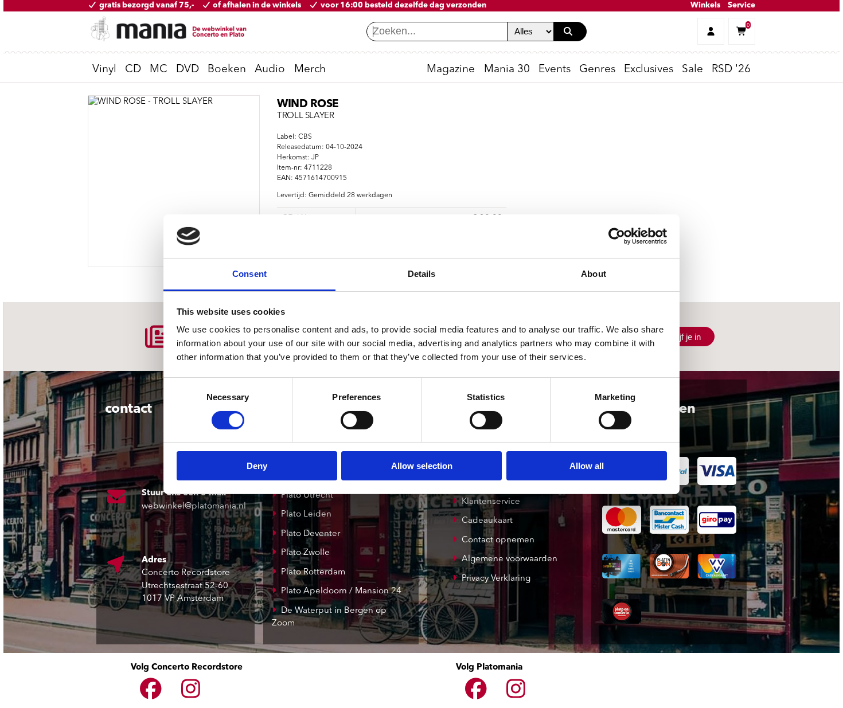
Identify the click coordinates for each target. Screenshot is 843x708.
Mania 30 (507, 69)
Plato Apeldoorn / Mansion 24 (341, 591)
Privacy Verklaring (496, 578)
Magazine (451, 69)
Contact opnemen (498, 540)
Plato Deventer (310, 534)
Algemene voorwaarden (509, 559)
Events (554, 69)
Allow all (586, 466)
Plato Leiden (306, 514)
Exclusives (648, 69)
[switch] (357, 420)
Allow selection (421, 466)
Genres (597, 69)
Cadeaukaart (487, 521)
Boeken (227, 69)
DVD (187, 69)
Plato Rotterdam (313, 572)
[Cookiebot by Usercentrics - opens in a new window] (617, 236)
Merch (310, 69)
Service (741, 5)
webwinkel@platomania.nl (194, 506)
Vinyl (104, 69)
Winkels (705, 5)
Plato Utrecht (307, 495)
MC (158, 69)
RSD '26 (731, 69)
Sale (692, 69)
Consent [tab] (249, 274)
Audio (270, 69)
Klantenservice (491, 502)
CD (133, 69)
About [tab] (593, 274)
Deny (257, 466)
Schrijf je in (680, 337)
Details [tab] (422, 274)
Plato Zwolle (305, 553)
